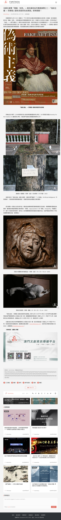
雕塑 (40, 382)
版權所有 (17, 517)
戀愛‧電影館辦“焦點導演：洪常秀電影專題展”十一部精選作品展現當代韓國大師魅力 (16, 428)
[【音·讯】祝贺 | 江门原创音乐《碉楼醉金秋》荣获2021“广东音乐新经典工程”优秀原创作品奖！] (44, 446)
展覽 (14, 382)
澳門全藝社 (27, 382)
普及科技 (42, 517)
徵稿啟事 (31, 515)
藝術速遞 (27, 14)
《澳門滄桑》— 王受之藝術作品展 (13, 484)
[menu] (56, 2)
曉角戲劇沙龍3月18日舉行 (39, 427)
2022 (30, 517)
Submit (53, 506)
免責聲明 (43, 515)
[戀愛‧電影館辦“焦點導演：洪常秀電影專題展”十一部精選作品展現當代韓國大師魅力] (16, 417)
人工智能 (8, 382)
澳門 (20, 382)
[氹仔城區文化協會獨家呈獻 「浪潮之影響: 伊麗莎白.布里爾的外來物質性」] (44, 474)
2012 (27, 517)
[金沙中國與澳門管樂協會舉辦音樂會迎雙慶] (16, 446)
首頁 (13, 515)
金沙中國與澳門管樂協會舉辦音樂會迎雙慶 (15, 456)
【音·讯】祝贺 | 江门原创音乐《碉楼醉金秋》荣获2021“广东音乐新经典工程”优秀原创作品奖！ (44, 456)
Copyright (21, 517)
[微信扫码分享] (32, 393)
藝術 (35, 382)
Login (9, 506)
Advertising (6, 14)
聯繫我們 (24, 515)
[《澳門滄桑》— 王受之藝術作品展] (16, 474)
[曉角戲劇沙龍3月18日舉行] (44, 417)
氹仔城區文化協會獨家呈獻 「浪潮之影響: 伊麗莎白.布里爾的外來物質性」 (44, 484)
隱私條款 (37, 515)
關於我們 (18, 515)
